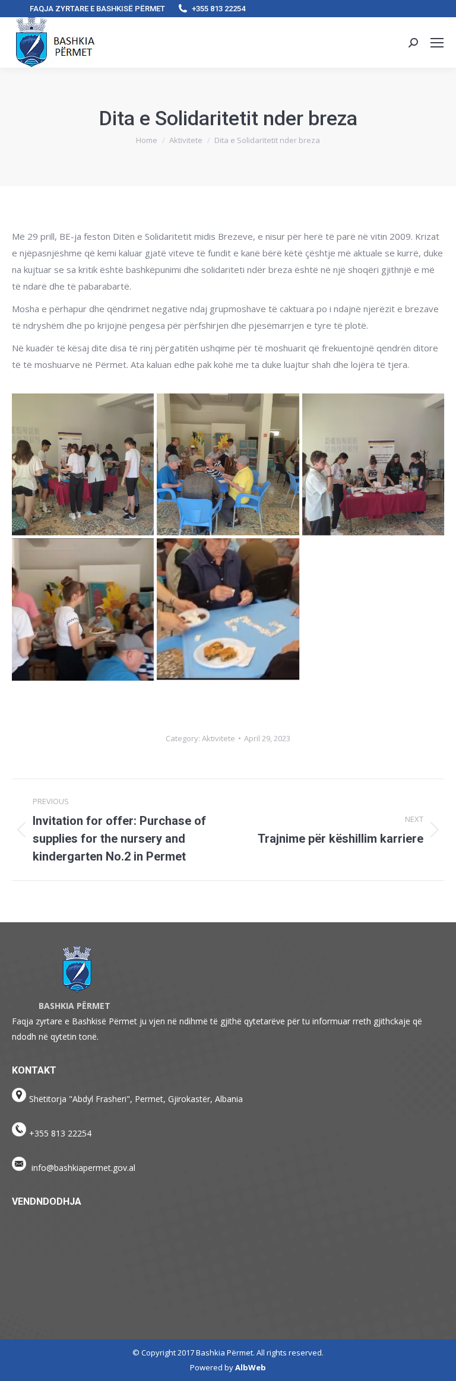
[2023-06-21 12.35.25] (83, 464)
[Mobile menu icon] (437, 43)
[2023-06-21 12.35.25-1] (228, 464)
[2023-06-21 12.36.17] (83, 609)
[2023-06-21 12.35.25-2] (373, 464)
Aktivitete (218, 738)
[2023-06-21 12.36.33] (228, 609)
